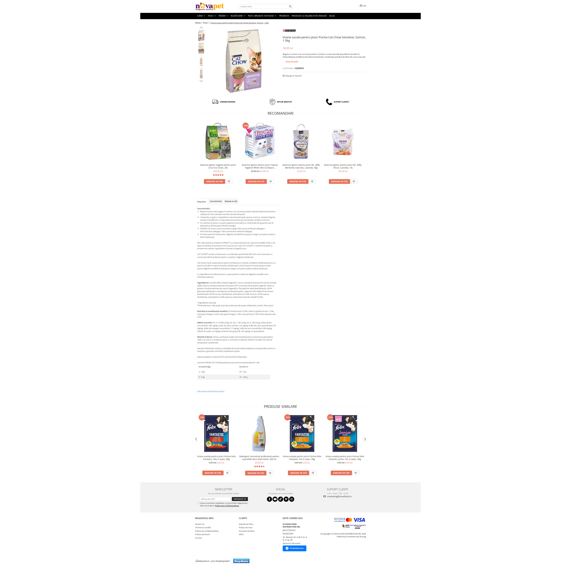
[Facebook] (269, 499)
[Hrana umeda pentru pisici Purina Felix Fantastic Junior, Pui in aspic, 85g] (345, 433)
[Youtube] (275, 499)
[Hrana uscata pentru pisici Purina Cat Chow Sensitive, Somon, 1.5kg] (243, 61)
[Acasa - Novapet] (209, 6)
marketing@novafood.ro (339, 496)
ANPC (241, 534)
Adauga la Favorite (293, 75)
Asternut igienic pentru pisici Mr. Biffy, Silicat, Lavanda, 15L (343, 166)
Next (201, 80)
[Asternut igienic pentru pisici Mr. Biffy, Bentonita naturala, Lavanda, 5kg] (301, 141)
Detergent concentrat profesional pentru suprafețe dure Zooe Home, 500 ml (259, 457)
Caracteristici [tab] (216, 201)
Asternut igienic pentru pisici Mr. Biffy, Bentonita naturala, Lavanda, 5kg (301, 166)
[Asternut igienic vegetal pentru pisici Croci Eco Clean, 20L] (218, 141)
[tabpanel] (243, 61)
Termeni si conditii (203, 527)
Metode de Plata (246, 524)
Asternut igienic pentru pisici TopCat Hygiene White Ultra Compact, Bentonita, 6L (260, 166)
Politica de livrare (202, 534)
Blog (332, 15)
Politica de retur (246, 527)
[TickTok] (280, 499)
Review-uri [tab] (231, 201)
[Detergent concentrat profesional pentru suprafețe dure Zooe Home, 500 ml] (259, 433)
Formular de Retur (247, 531)
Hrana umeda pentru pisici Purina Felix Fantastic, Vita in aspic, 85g (216, 457)
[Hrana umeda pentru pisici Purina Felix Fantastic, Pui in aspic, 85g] (302, 433)
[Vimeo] (286, 499)
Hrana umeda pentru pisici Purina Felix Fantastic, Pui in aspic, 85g (302, 457)
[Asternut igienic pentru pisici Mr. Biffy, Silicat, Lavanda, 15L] (343, 141)
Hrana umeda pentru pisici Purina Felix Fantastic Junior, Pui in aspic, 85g (345, 457)
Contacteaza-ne (296, 548)
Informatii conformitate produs (210, 391)
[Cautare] (290, 6)
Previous (201, 27)
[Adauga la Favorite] (229, 181)
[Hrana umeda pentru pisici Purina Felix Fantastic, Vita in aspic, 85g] (216, 433)
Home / (199, 22)
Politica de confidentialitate (207, 531)
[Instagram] (291, 499)
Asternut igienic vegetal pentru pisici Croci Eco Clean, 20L (218, 166)
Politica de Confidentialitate (227, 505)
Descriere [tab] (201, 201)
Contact (198, 538)
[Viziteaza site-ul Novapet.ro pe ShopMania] (241, 561)
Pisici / (206, 22)
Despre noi (199, 524)
